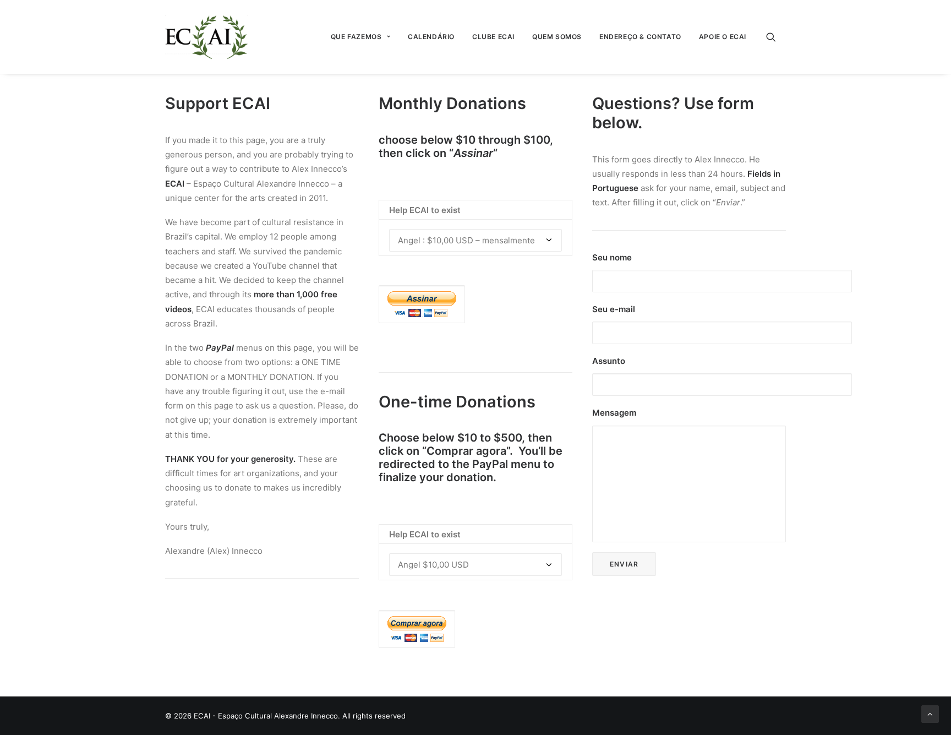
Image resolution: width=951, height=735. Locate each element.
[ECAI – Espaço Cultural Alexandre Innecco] (206, 37)
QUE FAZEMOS (356, 36)
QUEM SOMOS (557, 36)
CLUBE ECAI (493, 36)
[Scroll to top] (930, 713)
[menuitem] (360, 37)
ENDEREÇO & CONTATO (640, 36)
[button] (776, 37)
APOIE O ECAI (722, 36)
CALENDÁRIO (431, 36)
